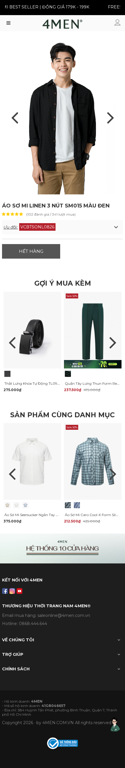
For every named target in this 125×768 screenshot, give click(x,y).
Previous (12, 342)
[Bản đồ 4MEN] (62, 548)
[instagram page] (12, 591)
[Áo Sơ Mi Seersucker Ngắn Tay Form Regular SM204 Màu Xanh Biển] (25, 505)
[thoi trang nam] (62, 25)
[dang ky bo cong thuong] (62, 742)
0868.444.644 (33, 623)
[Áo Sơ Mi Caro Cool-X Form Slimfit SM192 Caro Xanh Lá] (68, 505)
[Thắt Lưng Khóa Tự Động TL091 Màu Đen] (7, 373)
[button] (62, 227)
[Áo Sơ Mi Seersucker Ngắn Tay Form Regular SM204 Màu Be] (7, 505)
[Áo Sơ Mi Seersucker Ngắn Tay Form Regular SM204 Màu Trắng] (16, 505)
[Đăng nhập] (118, 23)
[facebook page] (5, 591)
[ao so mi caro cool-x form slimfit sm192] (93, 461)
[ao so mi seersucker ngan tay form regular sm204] (32, 461)
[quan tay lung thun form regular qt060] (93, 329)
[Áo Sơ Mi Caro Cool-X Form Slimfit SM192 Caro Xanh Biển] (77, 505)
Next (113, 342)
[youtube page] (19, 591)
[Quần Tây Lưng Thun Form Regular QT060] (68, 373)
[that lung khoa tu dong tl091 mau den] (32, 329)
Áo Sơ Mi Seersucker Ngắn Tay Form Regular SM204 (48, 515)
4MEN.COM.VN (58, 722)
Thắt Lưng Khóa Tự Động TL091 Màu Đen (39, 383)
